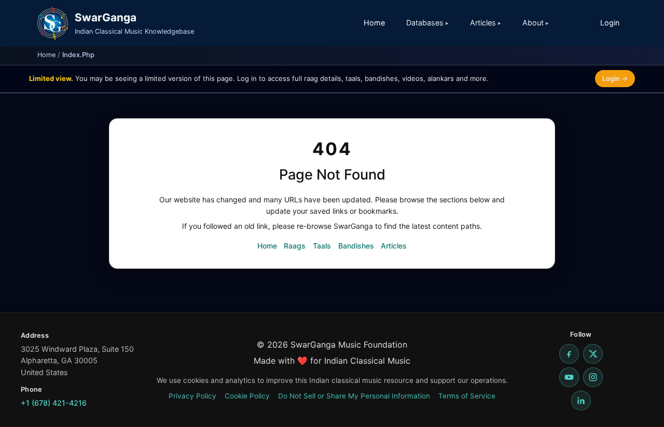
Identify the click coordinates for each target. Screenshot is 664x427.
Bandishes (356, 245)
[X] (593, 354)
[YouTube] (569, 377)
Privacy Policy (192, 396)
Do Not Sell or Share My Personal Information (354, 396)
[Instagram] (593, 377)
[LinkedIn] (581, 400)
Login (609, 22)
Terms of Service (466, 396)
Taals (322, 245)
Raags (295, 245)
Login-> (615, 78)
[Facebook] (569, 354)
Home (374, 22)
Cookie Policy (247, 396)
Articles (394, 245)
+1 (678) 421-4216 (54, 402)
